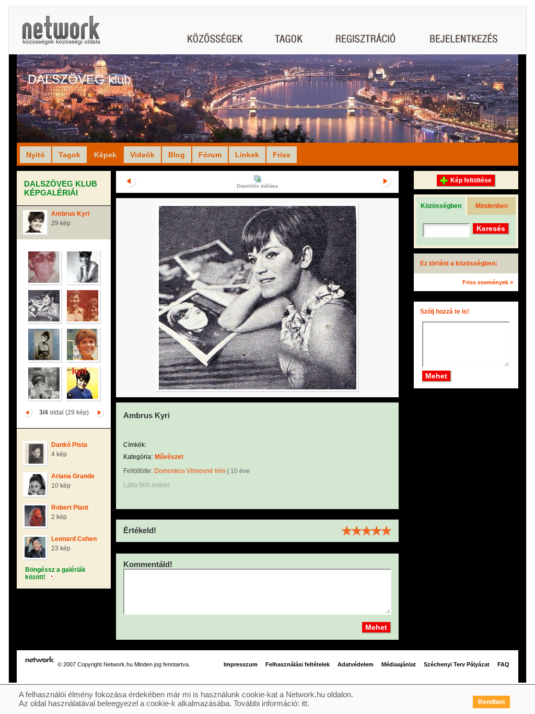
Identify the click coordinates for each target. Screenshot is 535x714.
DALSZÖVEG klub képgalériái (60, 188)
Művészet (169, 456)
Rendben (491, 702)
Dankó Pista (69, 444)
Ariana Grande (73, 476)
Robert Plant (69, 507)
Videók (142, 155)
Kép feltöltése (471, 180)
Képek (105, 155)
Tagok (69, 155)
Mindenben (491, 206)
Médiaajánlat (398, 664)
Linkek (247, 155)
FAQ (503, 664)
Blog (176, 155)
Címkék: (134, 444)
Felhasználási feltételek (297, 664)
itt (304, 703)
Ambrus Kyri (70, 213)
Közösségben (441, 206)
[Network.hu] (61, 35)
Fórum (210, 155)
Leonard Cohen (74, 539)
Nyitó (35, 155)
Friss (281, 155)
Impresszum (241, 664)
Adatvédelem (356, 664)
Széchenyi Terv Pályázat (457, 664)
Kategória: (138, 456)
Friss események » (487, 282)
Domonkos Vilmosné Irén (190, 471)
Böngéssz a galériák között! (55, 573)
